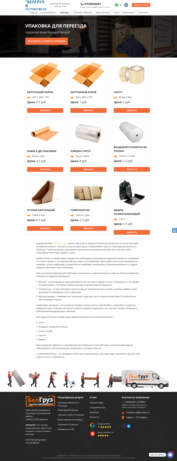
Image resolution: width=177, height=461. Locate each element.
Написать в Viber (135, 401)
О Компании (128, 13)
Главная (33, 13)
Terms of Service (124, 458)
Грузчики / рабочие (82, 13)
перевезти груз (60, 243)
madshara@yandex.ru (138, 412)
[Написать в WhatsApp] (116, 5)
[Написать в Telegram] (121, 5)
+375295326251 (92, 4)
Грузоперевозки (47, 13)
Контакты (143, 13)
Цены (116, 13)
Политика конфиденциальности (54, 458)
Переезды (64, 13)
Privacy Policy (110, 458)
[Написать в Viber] (123, 426)
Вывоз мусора (103, 13)
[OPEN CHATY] (170, 454)
